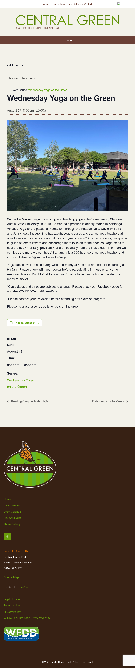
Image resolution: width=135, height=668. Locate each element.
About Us (47, 4)
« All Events (15, 65)
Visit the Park (12, 505)
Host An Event (12, 517)
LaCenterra (23, 586)
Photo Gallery (12, 524)
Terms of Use (12, 605)
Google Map (11, 577)
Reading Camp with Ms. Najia (29, 401)
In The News (60, 4)
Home (7, 499)
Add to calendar (25, 322)
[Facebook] (7, 536)
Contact (88, 4)
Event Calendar (13, 511)
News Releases (75, 4)
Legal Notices (12, 599)
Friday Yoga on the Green (108, 401)
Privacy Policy (12, 611)
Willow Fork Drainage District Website (27, 617)
